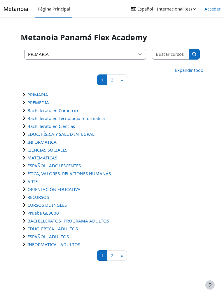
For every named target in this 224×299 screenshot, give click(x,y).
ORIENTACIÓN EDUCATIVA (53, 189)
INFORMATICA (42, 142)
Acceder (212, 9)
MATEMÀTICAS (42, 158)
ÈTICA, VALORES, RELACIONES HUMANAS (69, 173)
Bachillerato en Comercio (52, 110)
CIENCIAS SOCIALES (47, 150)
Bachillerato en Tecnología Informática (66, 118)
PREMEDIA (38, 102)
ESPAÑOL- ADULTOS (48, 236)
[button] (163, 9)
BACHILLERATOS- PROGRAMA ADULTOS (68, 221)
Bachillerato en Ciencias (51, 126)
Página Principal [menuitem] (54, 9)
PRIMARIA (37, 95)
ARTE (32, 181)
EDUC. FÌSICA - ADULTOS (52, 229)
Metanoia (16, 8)
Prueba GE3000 (43, 213)
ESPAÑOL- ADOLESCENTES (54, 165)
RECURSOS (38, 197)
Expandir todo (189, 70)
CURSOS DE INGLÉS (47, 205)
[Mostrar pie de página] (210, 285)
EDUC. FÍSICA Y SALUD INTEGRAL (60, 134)
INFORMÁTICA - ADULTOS (53, 244)
